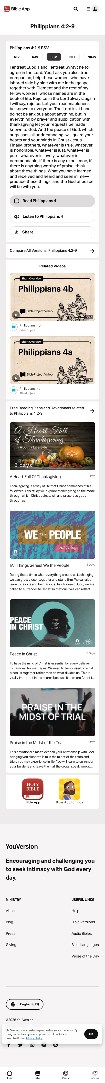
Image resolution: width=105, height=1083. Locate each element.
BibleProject (27, 330)
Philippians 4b (34, 325)
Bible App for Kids (69, 802)
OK (91, 1034)
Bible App (33, 802)
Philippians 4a (34, 388)
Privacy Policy (34, 1038)
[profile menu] (92, 9)
